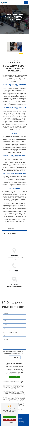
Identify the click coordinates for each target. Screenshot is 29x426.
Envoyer (16, 357)
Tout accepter (9, 416)
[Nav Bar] (26, 2)
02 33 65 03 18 (14, 273)
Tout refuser (9, 419)
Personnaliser (9, 422)
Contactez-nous (11, 234)
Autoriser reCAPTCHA (14, 376)
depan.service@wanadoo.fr (14, 286)
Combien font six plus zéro (10, 332)
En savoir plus (10, 228)
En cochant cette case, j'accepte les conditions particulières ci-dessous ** (14, 352)
